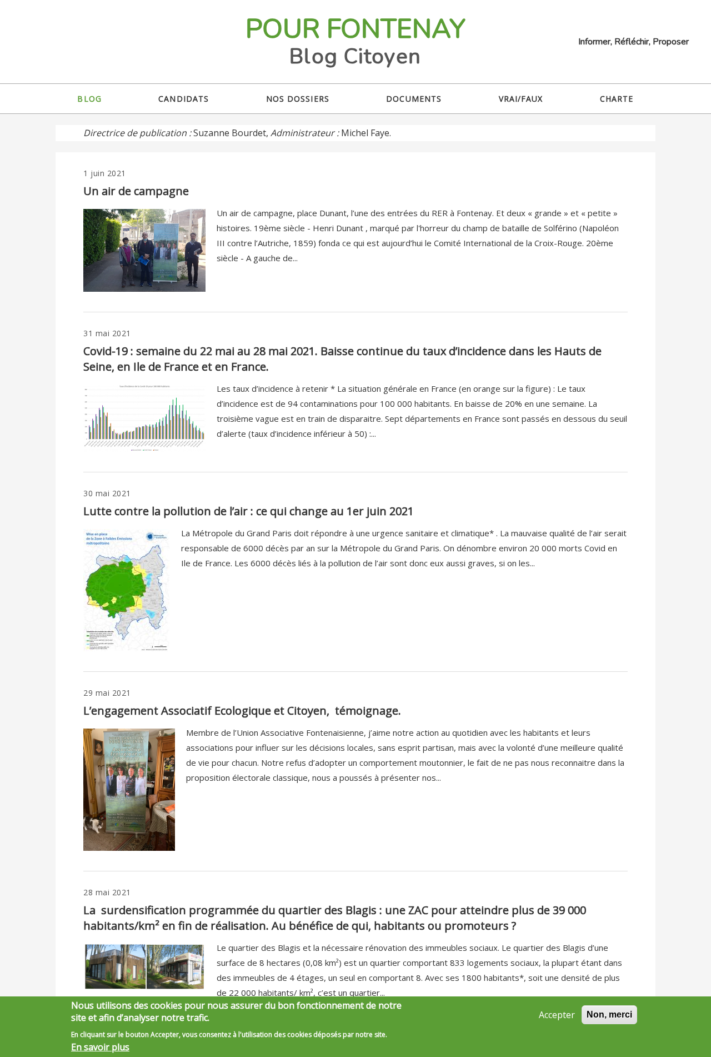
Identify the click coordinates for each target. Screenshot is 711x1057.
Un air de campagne (136, 190)
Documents (414, 98)
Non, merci (609, 1014)
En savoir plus (100, 1047)
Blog (89, 98)
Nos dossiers (297, 98)
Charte (617, 98)
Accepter (557, 1015)
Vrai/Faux (521, 98)
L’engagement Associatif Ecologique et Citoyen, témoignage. (242, 710)
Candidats (183, 98)
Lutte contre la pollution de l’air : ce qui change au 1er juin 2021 (248, 510)
